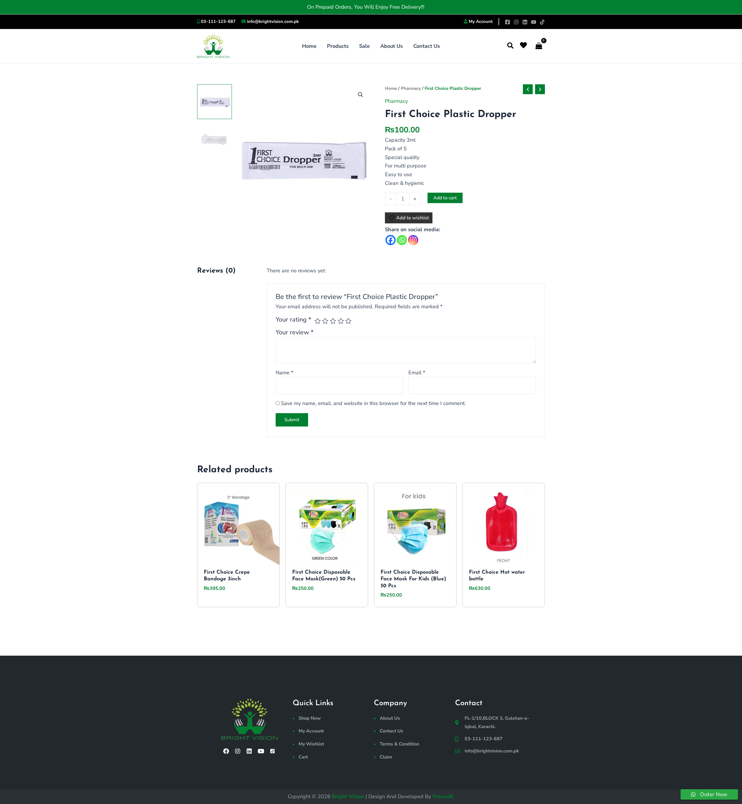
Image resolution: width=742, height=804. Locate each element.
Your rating (293, 320)
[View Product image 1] (214, 102)
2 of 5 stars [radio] (325, 321)
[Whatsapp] (402, 240)
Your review (295, 332)
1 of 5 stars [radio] (317, 321)
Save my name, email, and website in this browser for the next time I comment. (373, 403)
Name (284, 372)
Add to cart (445, 198)
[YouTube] (533, 22)
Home (391, 88)
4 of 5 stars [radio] (341, 321)
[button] (510, 46)
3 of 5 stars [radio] (333, 321)
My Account (481, 21)
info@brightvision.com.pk (273, 21)
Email (416, 372)
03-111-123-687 (218, 21)
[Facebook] (507, 22)
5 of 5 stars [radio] (348, 321)
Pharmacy (411, 88)
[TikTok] (542, 22)
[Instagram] (516, 22)
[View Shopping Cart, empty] (539, 46)
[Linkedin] (525, 22)
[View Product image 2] (214, 139)
